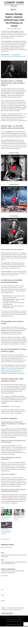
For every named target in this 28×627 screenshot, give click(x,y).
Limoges (8, 619)
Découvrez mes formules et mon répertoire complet (13, 56)
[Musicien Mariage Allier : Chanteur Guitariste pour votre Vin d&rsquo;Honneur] (6, 512)
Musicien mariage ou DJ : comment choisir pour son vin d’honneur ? (18, 517)
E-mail (2, 595)
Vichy (12, 617)
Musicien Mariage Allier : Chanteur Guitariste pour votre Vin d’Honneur (6, 517)
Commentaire (4, 575)
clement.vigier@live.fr (16, 54)
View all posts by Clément (7, 547)
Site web (3, 600)
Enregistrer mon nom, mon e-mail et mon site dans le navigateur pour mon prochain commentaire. (12, 608)
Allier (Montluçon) (13, 370)
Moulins (3, 617)
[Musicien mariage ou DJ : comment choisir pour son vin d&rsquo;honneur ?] (18, 512)
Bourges (19, 619)
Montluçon (8, 617)
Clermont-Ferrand (18, 617)
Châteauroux (14, 619)
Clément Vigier (14, 2)
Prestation (7, 539)
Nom (2, 589)
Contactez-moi (4, 411)
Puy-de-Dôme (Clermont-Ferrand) (13, 368)
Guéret (24, 617)
